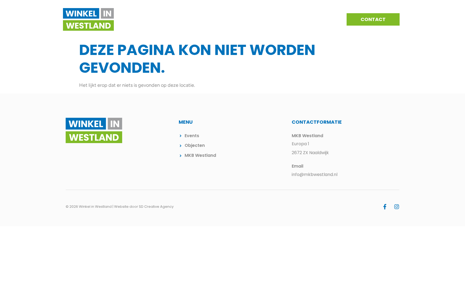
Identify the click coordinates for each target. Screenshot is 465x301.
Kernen (230, 19)
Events (254, 19)
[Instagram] (396, 206)
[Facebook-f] (385, 206)
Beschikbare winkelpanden (299, 19)
